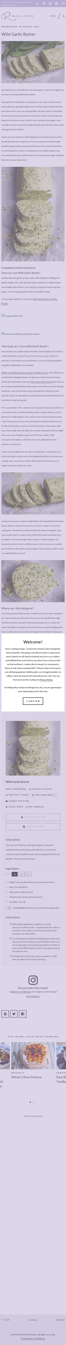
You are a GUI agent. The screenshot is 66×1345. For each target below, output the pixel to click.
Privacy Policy (46, 679)
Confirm (33, 701)
